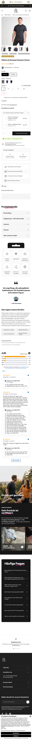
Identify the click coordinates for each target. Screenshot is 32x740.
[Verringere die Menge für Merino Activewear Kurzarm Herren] (3, 133)
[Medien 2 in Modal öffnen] (27, 19)
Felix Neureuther (8, 67)
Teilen (5, 186)
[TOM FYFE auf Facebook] (2, 714)
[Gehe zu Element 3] (15, 49)
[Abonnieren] (27, 701)
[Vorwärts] (30, 6)
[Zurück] (2, 6)
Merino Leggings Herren (14, 124)
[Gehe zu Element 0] (3, 49)
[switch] (28, 2)
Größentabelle (27, 85)
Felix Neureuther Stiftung (10, 144)
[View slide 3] (17, 649)
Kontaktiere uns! (16, 645)
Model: (3, 71)
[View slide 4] (19, 649)
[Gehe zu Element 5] (27, 49)
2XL (24, 88)
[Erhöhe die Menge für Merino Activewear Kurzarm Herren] (9, 133)
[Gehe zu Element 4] (21, 49)
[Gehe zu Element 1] (9, 49)
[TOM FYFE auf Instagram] (6, 714)
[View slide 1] (13, 649)
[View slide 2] (15, 649)
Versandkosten (13, 104)
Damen (13, 74)
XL (18, 88)
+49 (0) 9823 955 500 (11, 675)
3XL (4, 93)
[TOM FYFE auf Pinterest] (10, 714)
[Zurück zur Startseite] (2, 15)
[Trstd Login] (29, 2)
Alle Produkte (8, 14)
